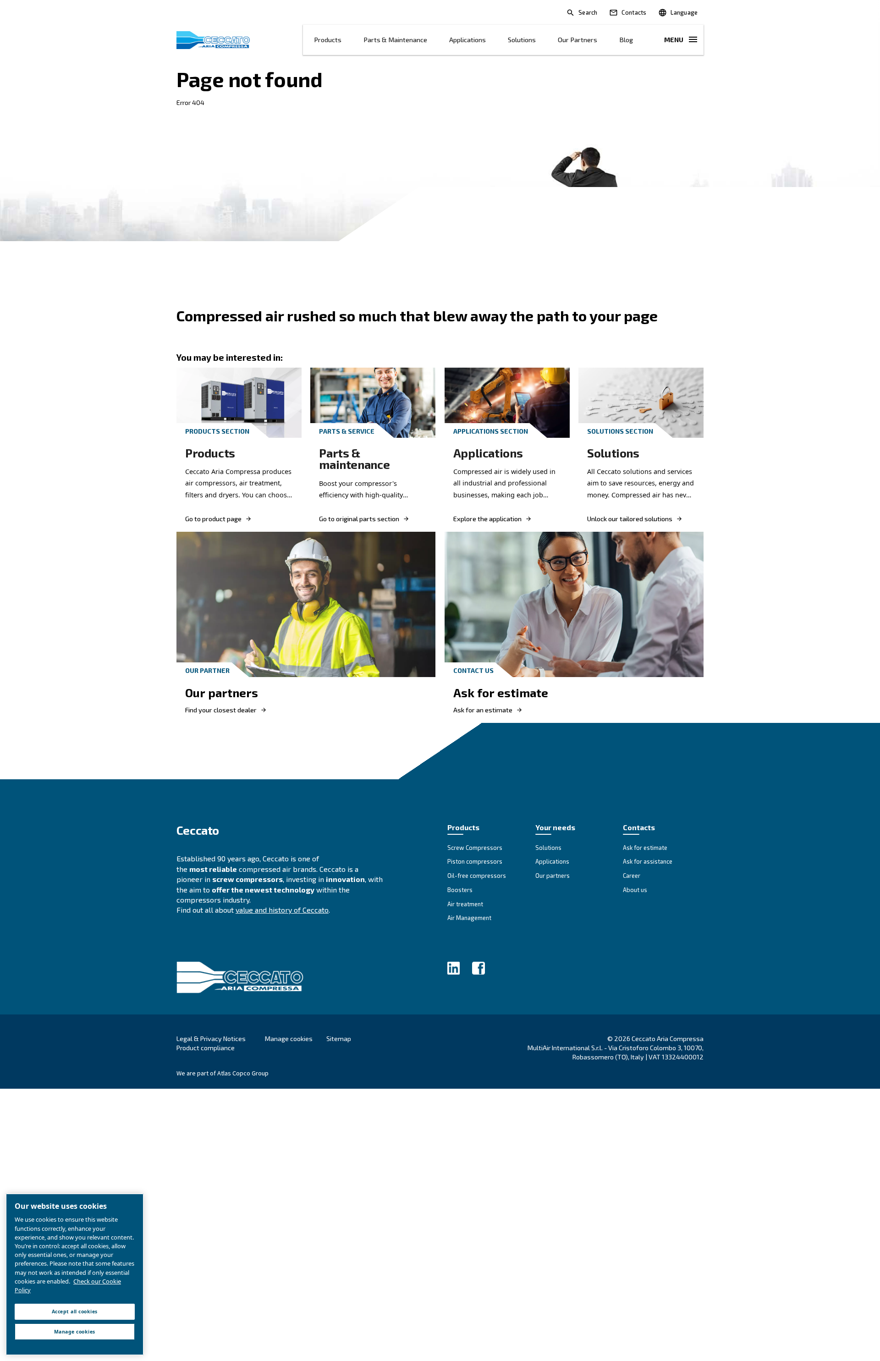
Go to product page (213, 519)
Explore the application (487, 519)
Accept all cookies (75, 1311)
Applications (467, 40)
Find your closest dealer (221, 710)
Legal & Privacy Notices (211, 1038)
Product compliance (205, 1048)
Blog (626, 40)
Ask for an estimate (482, 710)
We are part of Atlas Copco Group (222, 1073)
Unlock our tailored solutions (629, 519)
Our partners (577, 40)
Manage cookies (289, 1039)
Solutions (522, 40)
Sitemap (338, 1038)
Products (327, 40)
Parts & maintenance (395, 40)
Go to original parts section (359, 519)
